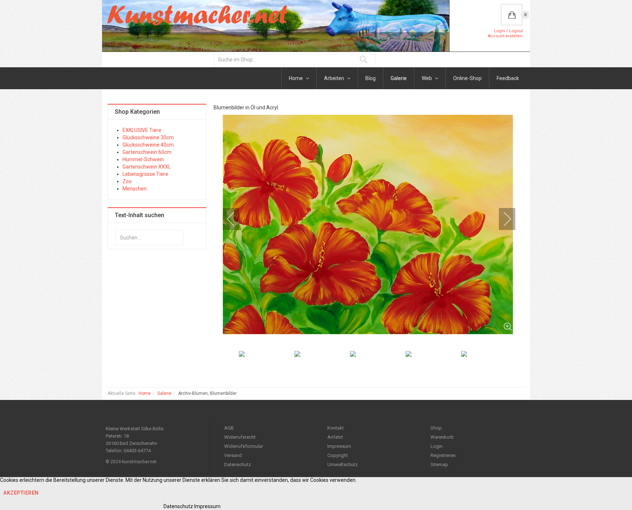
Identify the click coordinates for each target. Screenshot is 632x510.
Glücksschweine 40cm (148, 145)
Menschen (135, 189)
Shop (436, 428)
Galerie (399, 78)
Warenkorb (442, 437)
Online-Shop (467, 78)
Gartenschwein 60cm (147, 152)
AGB (229, 428)
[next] (502, 219)
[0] (512, 15)
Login (436, 446)
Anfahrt (335, 437)
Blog (370, 78)
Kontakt (335, 428)
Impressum (339, 446)
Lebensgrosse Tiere (145, 174)
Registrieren (443, 455)
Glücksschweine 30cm (148, 137)
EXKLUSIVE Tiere (142, 130)
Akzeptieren (21, 493)
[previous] (235, 219)
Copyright (337, 455)
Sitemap (439, 464)
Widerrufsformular (243, 446)
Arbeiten (334, 78)
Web (427, 78)
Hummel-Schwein (143, 159)
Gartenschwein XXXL (147, 167)
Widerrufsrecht (240, 437)
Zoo (127, 181)
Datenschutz (237, 464)
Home (296, 78)
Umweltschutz (342, 464)
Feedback (508, 78)
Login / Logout (508, 31)
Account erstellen (505, 36)
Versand (233, 455)
